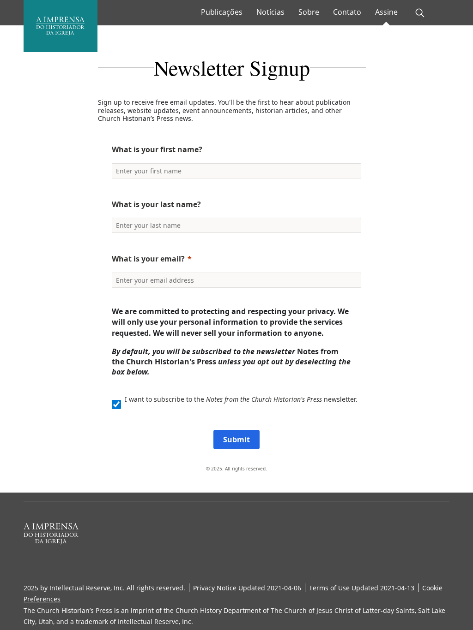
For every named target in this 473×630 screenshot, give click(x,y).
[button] (232, 128)
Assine (386, 12)
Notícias (270, 12)
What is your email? (148, 259)
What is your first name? (157, 149)
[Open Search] (420, 13)
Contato (347, 12)
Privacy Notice (214, 587)
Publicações (222, 12)
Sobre (308, 12)
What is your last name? (156, 204)
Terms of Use (329, 587)
